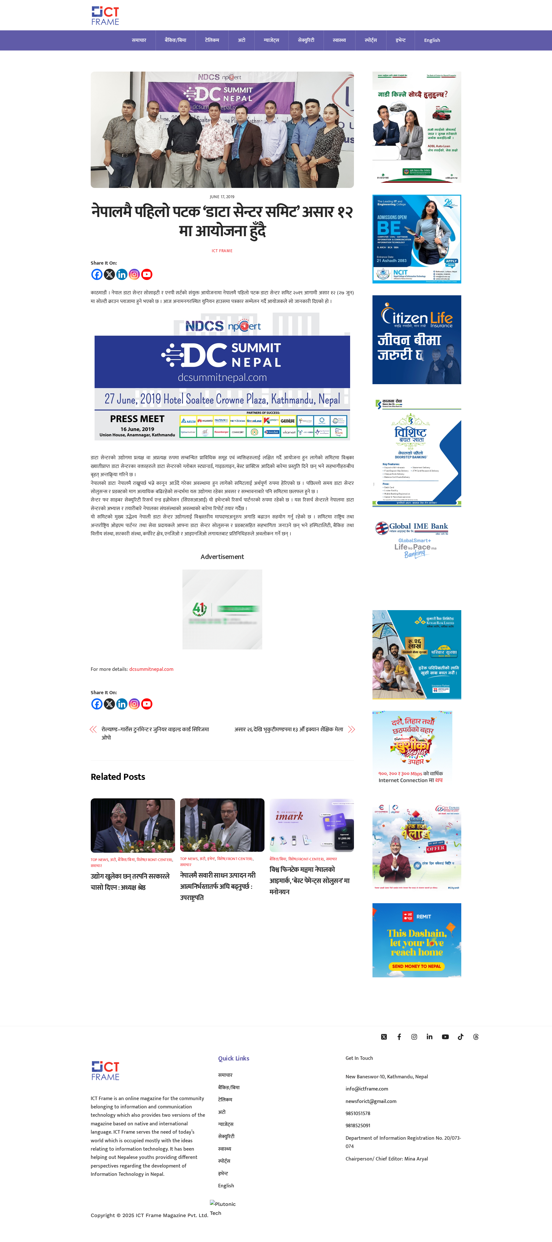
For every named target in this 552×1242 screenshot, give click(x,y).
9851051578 (358, 1113)
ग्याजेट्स (271, 40)
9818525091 (358, 1126)
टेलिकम (212, 40)
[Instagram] (134, 274)
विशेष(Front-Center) (154, 860)
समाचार (139, 40)
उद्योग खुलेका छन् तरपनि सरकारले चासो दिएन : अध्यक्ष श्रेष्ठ (130, 882)
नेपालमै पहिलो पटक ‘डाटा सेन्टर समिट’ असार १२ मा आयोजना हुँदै (222, 222)
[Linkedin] (121, 274)
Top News (99, 860)
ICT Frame (222, 250)
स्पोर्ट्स (371, 40)
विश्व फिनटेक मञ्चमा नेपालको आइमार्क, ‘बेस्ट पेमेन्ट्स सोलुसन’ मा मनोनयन (309, 881)
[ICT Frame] (105, 29)
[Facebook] (97, 274)
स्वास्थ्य (339, 40)
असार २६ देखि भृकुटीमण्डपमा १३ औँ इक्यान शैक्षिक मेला (288, 730)
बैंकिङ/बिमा (175, 40)
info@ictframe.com (367, 1089)
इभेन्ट (401, 40)
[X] (109, 274)
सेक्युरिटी (306, 40)
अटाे (241, 40)
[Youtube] (146, 274)
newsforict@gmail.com (371, 1101)
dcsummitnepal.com (151, 669)
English (432, 40)
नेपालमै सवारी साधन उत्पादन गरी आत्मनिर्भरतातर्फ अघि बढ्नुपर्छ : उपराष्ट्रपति (218, 887)
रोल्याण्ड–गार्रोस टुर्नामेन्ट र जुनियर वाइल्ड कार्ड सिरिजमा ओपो (155, 734)
